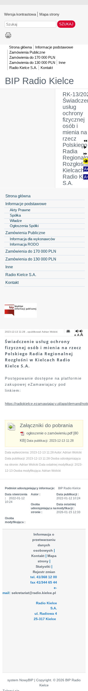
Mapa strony (49, 14)
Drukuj (8, 35)
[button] (85, 141)
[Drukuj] (68, 331)
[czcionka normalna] (78, 334)
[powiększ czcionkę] (81, 334)
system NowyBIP (20, 680)
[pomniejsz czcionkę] (75, 334)
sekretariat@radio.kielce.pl (33, 593)
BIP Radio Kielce (39, 81)
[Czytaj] (79, 331)
